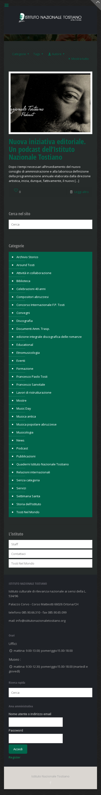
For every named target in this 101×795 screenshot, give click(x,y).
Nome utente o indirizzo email (30, 714)
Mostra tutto (80, 59)
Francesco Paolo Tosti (31, 376)
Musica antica (26, 416)
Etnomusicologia (28, 352)
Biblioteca (23, 281)
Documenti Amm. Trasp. (33, 329)
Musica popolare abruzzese (36, 424)
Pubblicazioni (25, 456)
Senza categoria (28, 480)
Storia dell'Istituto (28, 504)
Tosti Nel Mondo (27, 512)
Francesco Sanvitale (30, 384)
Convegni (23, 313)
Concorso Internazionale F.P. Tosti (40, 305)
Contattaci (18, 554)
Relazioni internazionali (33, 472)
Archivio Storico (27, 257)
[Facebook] (50, 782)
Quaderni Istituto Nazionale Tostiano (42, 464)
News (20, 440)
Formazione (24, 368)
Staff (14, 544)
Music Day (23, 408)
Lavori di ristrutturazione (33, 392)
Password (16, 730)
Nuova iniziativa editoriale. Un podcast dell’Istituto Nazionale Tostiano (47, 149)
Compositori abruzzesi (32, 297)
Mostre (21, 400)
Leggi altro (81, 192)
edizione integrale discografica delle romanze (49, 337)
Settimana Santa (28, 496)
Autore (57, 54)
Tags (36, 54)
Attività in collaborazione (33, 273)
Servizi (21, 488)
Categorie (19, 54)
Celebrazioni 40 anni (31, 289)
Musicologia (24, 432)
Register (14, 757)
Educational (24, 345)
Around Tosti (25, 265)
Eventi (20, 360)
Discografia (24, 321)
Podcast (22, 448)
